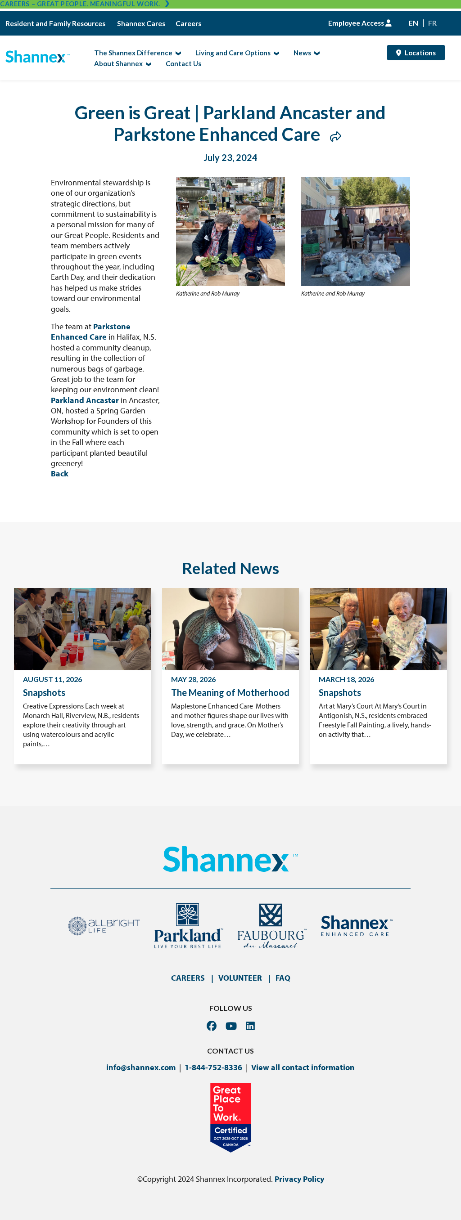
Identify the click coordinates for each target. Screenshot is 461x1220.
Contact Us (183, 63)
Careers (188, 23)
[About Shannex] (147, 63)
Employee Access (356, 23)
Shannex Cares (141, 23)
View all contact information (303, 1067)
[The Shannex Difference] (177, 53)
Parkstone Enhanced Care (91, 331)
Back (59, 473)
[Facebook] (211, 1025)
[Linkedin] (250, 1025)
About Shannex (115, 62)
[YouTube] (231, 1025)
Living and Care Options (230, 52)
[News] (315, 53)
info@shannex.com (141, 1067)
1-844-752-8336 (213, 1067)
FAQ (283, 978)
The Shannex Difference (130, 52)
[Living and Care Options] (275, 53)
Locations (420, 53)
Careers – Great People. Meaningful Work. (80, 4)
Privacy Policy (299, 1179)
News (299, 52)
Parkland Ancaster (86, 400)
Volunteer (240, 978)
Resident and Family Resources (56, 23)
